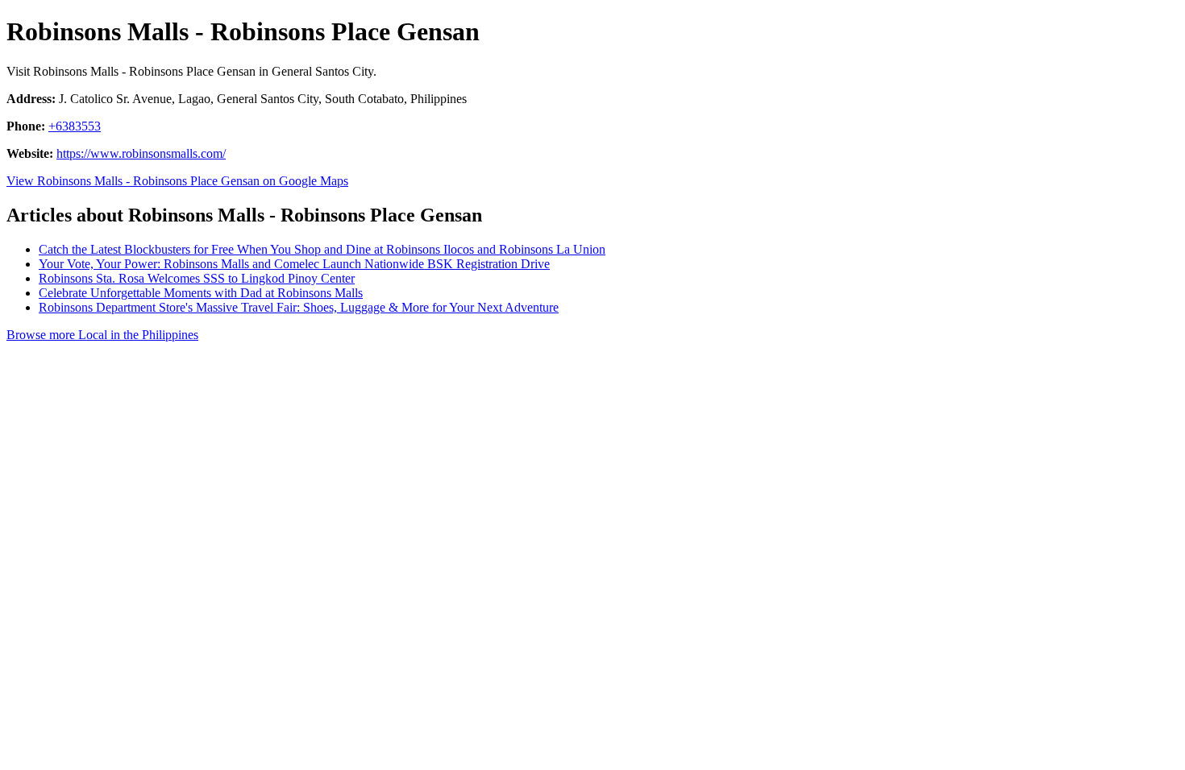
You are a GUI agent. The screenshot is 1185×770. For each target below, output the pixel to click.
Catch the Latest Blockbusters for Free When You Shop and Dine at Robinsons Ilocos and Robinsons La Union (322, 249)
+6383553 (74, 126)
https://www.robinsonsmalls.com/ (141, 153)
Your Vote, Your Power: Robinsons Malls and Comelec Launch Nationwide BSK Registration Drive (294, 264)
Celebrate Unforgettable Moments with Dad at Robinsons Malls (201, 293)
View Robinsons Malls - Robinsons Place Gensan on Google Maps (177, 181)
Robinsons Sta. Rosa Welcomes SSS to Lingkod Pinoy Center (197, 278)
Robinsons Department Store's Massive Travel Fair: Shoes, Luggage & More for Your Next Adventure (299, 307)
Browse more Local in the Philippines (102, 335)
